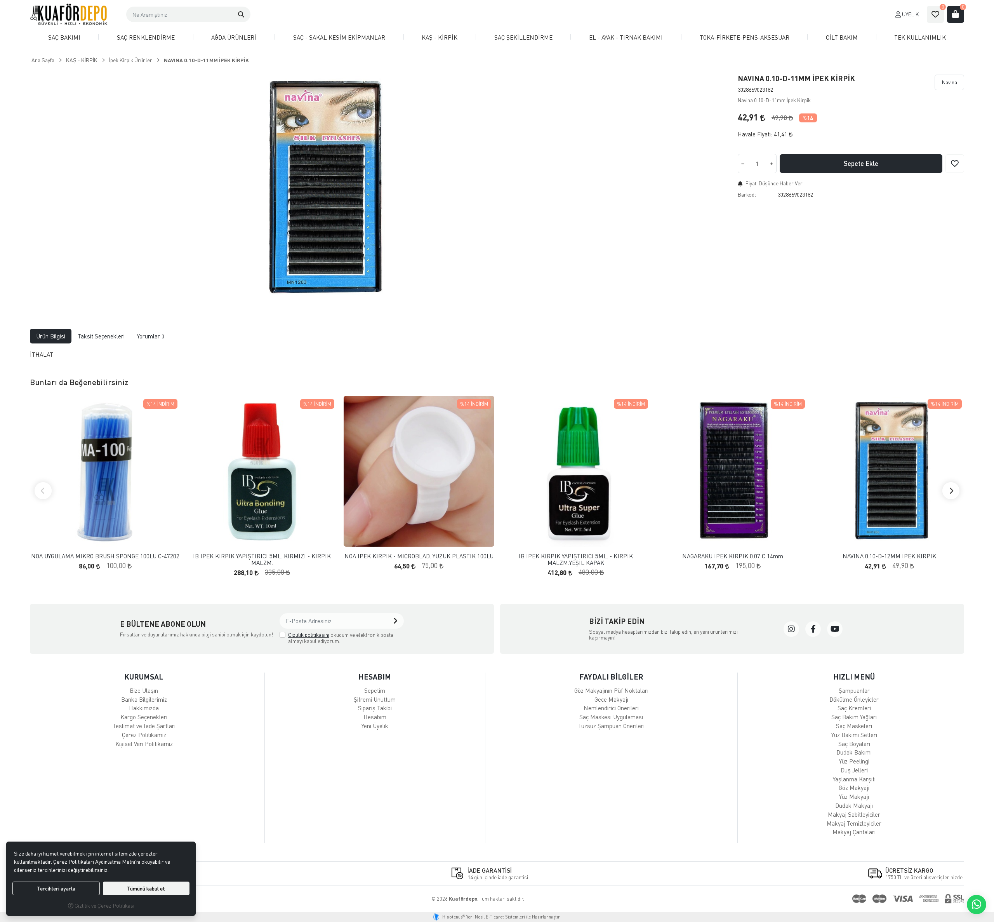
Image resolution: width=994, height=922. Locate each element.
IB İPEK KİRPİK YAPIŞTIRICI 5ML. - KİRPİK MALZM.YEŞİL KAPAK (576, 559)
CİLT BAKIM (842, 37)
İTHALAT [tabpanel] (41, 354)
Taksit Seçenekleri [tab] (101, 336)
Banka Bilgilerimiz (144, 699)
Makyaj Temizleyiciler (854, 823)
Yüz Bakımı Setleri (854, 734)
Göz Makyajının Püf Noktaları (611, 690)
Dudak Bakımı (854, 752)
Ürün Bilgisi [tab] (50, 336)
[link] (791, 629)
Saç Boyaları (854, 743)
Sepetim (374, 690)
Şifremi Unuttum (375, 699)
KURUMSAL (143, 676)
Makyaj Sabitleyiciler (854, 814)
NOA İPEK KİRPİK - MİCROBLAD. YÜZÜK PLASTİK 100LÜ (419, 556)
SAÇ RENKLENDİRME (146, 37)
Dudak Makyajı (854, 805)
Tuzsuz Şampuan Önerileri (611, 725)
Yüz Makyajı (854, 796)
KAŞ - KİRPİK (439, 37)
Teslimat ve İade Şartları (144, 725)
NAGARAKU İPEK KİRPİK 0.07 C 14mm (732, 556)
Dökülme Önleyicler (854, 699)
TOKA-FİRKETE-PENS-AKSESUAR (744, 37)
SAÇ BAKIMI (64, 37)
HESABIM (374, 676)
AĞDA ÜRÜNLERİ (233, 37)
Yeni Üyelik (374, 725)
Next (950, 490)
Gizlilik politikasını (308, 634)
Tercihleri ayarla (56, 888)
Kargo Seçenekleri (143, 716)
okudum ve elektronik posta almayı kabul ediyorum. (340, 638)
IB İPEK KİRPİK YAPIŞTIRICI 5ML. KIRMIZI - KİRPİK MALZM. (262, 559)
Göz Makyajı (854, 787)
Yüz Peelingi (854, 761)
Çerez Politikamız (144, 734)
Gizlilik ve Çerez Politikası (103, 905)
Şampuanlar (854, 690)
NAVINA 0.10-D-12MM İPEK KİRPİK (889, 556)
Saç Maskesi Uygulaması (611, 716)
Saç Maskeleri (854, 725)
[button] (241, 14)
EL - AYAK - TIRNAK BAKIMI (626, 37)
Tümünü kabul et (146, 888)
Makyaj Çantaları (854, 831)
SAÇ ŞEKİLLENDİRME (523, 37)
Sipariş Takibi (375, 707)
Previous (43, 490)
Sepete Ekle (861, 163)
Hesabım (374, 716)
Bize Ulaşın (144, 690)
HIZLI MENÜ (854, 676)
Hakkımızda (144, 707)
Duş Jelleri (854, 770)
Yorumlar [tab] (150, 336)
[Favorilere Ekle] (954, 163)
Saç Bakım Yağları (854, 716)
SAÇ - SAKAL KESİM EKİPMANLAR (339, 37)
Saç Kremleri (854, 707)
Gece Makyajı (611, 699)
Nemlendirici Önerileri (611, 707)
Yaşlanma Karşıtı (854, 779)
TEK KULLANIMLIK (920, 37)
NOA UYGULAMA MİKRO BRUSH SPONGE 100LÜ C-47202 (105, 556)
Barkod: (747, 194)
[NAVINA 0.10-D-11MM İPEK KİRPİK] (322, 188)
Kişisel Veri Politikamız (144, 743)
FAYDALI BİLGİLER (611, 676)
